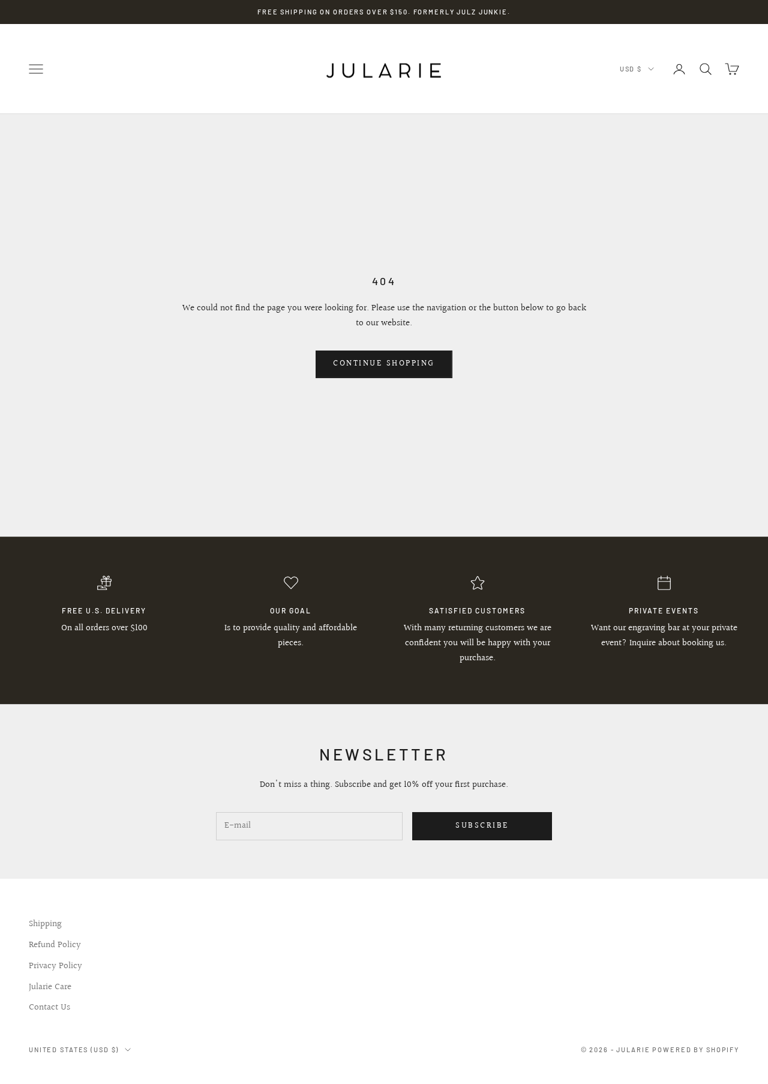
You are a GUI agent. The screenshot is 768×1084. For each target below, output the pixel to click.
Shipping (45, 924)
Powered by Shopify (695, 1049)
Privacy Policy (55, 966)
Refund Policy (55, 945)
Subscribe (482, 826)
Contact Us (49, 1007)
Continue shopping (384, 363)
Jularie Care (50, 987)
